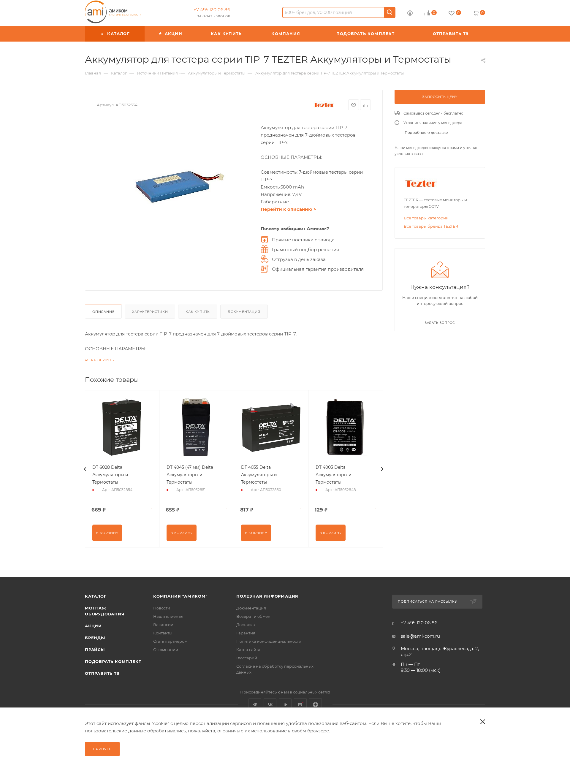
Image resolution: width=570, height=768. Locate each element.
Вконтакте (270, 704)
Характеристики (150, 312)
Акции (93, 625)
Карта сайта (248, 649)
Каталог (96, 596)
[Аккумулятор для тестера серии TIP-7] (176, 184)
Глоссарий (246, 657)
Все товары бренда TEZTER (431, 226)
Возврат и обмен (253, 616)
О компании (165, 649)
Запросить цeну (439, 97)
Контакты (162, 633)
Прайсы (95, 649)
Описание (103, 312)
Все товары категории (426, 218)
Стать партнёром (170, 641)
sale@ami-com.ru (420, 636)
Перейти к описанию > (288, 209)
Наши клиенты (168, 616)
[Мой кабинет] (410, 14)
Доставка (245, 624)
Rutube (300, 704)
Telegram (254, 704)
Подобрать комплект (113, 661)
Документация (244, 312)
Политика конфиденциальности (268, 641)
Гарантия (245, 633)
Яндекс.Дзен (315, 704)
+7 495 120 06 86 (212, 9)
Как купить (198, 312)
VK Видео (285, 704)
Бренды (95, 637)
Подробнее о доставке (426, 132)
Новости (161, 608)
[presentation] (85, 469)
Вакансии (163, 624)
